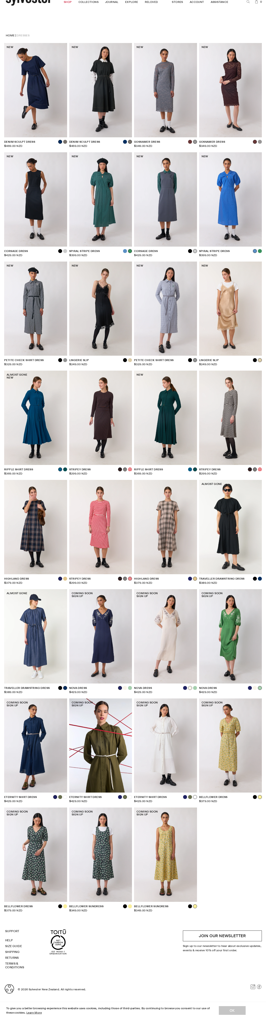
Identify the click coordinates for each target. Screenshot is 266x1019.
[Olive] (60, 797)
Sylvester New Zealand (44, 989)
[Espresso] (190, 142)
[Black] (190, 251)
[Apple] (130, 688)
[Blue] (125, 251)
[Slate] (65, 251)
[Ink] (190, 579)
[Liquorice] (65, 142)
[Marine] (190, 469)
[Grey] (65, 360)
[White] (65, 797)
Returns (12, 958)
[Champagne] (130, 360)
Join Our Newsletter (222, 935)
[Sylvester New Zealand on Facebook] (259, 986)
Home (10, 35)
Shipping (12, 952)
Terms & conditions (14, 965)
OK (232, 1010)
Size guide (13, 946)
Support (12, 931)
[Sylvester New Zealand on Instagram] (253, 986)
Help (9, 940)
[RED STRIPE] (130, 469)
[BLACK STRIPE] (125, 469)
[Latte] (65, 579)
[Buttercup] (65, 906)
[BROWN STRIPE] (250, 469)
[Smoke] (260, 142)
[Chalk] (125, 688)
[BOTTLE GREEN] (65, 469)
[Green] (260, 251)
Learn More (34, 1012)
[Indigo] (125, 142)
